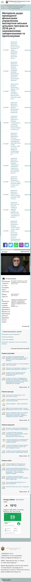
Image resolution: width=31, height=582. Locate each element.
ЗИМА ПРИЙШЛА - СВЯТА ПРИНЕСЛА (17, 404)
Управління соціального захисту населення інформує (14, 342)
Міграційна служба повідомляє (11, 334)
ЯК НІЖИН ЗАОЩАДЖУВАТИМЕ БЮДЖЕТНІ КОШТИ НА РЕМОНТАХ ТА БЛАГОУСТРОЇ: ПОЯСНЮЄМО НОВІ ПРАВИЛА (17, 358)
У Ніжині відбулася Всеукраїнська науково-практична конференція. (15, 464)
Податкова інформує (7, 337)
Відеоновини (24, 251)
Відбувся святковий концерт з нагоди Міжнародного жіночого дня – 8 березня (17, 409)
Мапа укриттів (15, 294)
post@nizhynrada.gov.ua (13, 558)
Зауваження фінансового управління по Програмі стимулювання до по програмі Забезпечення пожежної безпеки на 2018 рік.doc (16, 123)
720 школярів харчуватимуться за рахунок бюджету (16, 483)
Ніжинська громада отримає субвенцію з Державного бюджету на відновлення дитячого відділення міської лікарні (19, 302)
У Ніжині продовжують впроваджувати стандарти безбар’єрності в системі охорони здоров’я (17, 441)
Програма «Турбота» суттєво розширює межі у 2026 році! (19, 281)
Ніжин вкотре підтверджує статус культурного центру (15, 395)
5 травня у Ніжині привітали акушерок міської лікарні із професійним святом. (17, 451)
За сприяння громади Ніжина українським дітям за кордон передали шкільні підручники (17, 478)
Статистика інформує (8, 339)
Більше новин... (23, 387)
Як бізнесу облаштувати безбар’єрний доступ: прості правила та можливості (17, 428)
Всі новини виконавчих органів (19, 348)
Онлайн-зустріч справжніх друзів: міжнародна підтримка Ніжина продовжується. (15, 374)
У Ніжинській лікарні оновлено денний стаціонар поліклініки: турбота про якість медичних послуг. (17, 446)
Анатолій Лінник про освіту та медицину (17, 486)
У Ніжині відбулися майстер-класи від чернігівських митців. (17, 400)
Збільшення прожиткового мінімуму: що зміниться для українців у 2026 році (17, 368)
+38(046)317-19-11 (7, 553)
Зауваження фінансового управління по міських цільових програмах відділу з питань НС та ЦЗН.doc (16, 181)
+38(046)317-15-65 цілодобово (11, 555)
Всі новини (25, 326)
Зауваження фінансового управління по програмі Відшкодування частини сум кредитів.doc (15, 107)
